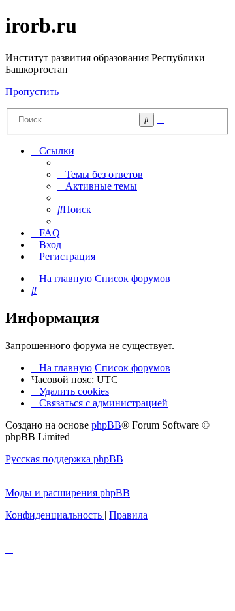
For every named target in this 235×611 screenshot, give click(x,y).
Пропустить (32, 91)
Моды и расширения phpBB (67, 492)
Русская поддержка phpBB (64, 458)
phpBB (106, 425)
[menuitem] (100, 174)
